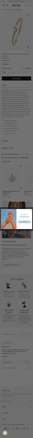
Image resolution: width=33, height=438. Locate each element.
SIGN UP (24, 221)
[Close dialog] (31, 210)
